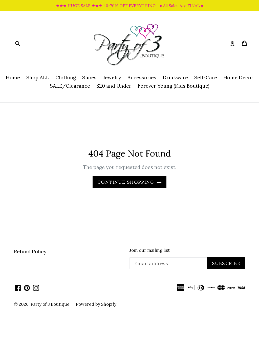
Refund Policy (30, 251)
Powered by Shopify (96, 304)
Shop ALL (37, 77)
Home (13, 77)
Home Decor (238, 77)
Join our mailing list (150, 250)
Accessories (141, 77)
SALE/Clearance (70, 86)
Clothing (65, 77)
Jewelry (112, 77)
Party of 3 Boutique (50, 304)
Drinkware (175, 77)
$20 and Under (113, 86)
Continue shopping (125, 182)
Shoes (89, 77)
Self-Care (205, 77)
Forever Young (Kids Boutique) (173, 86)
